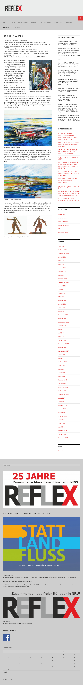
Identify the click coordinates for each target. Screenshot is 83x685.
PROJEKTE (33, 23)
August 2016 (62, 420)
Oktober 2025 (62, 250)
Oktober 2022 (62, 300)
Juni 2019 (61, 354)
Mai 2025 (61, 260)
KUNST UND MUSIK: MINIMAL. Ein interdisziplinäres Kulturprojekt (68, 180)
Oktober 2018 (62, 362)
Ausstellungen (62, 218)
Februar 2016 (62, 430)
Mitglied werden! (23, 23)
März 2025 (61, 264)
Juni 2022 (61, 307)
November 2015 (63, 438)
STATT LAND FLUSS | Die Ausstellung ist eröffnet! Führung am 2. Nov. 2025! (69, 144)
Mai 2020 (61, 336)
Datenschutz (16, 27)
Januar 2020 (62, 340)
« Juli (5, 672)
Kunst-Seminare (63, 225)
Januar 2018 (62, 383)
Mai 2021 (61, 329)
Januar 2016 (62, 434)
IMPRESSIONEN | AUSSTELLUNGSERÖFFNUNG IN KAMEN (68, 199)
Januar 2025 (62, 268)
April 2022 (61, 311)
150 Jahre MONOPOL (45, 23)
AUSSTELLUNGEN (58, 23)
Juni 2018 (61, 365)
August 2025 (62, 257)
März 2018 (61, 376)
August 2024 (62, 271)
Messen (60, 229)
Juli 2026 (61, 246)
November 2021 (63, 315)
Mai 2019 (61, 358)
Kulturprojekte (63, 221)
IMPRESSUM (6, 27)
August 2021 (62, 326)
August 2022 (62, 304)
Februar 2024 (62, 279)
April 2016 (61, 427)
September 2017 (63, 394)
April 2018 (61, 373)
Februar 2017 (62, 405)
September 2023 (63, 282)
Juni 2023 (61, 293)
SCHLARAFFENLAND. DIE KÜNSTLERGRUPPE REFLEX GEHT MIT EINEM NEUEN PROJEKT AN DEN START (68, 136)
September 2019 (63, 351)
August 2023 (62, 286)
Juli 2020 (61, 333)
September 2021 (63, 322)
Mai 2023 (61, 297)
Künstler (61, 451)
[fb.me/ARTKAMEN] (6, 637)
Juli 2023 (61, 289)
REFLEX (5, 23)
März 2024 (61, 275)
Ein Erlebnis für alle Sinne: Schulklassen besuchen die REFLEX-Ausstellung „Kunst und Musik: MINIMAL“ (68, 165)
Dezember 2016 (63, 412)
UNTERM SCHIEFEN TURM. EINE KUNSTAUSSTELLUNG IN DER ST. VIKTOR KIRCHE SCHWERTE (69, 193)
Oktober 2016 (62, 416)
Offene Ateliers (63, 232)
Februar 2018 (62, 380)
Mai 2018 (61, 369)
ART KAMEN (69, 23)
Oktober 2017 (62, 391)
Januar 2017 (62, 409)
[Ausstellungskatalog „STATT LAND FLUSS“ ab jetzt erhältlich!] (41, 544)
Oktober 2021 (62, 318)
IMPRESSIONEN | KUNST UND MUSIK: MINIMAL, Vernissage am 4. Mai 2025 (68, 173)
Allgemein (61, 214)
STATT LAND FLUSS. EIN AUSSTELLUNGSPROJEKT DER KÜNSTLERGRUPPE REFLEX (67, 151)
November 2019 (63, 344)
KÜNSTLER (12, 23)
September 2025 (63, 253)
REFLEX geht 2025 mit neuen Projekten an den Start (69, 187)
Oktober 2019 (62, 347)
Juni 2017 (61, 398)
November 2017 (63, 387)
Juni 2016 (61, 423)
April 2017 (61, 401)
